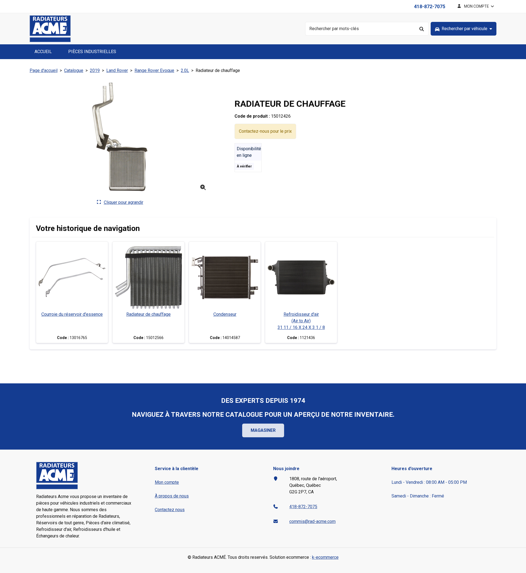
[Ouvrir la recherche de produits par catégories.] (463, 29)
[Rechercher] (422, 29)
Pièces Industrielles (92, 51)
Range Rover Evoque (154, 70)
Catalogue (73, 70)
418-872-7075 (429, 6)
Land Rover (117, 70)
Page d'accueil (44, 70)
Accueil (43, 51)
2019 (95, 70)
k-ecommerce (325, 557)
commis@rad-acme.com (312, 521)
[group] (463, 29)
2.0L (185, 70)
